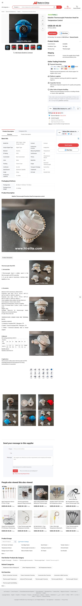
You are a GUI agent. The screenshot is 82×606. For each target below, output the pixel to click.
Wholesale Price (48, 591)
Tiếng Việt (38, 596)
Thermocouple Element (57, 579)
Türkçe (33, 596)
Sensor (18, 11)
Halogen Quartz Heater (7, 550)
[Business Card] (78, 138)
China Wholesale (39, 591)
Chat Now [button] (65, 33)
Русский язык (36, 594)
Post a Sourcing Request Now (21, 473)
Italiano (42, 594)
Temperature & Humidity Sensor (29, 11)
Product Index (74, 591)
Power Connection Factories (28, 575)
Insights (44, 593)
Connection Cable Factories (61, 575)
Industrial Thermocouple (26, 579)
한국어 (63, 594)
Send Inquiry (52, 33)
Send (15, 471)
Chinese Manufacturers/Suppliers (27, 591)
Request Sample (74, 37)
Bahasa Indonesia (46, 596)
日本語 (67, 594)
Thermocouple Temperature (10, 579)
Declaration (57, 599)
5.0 (64, 134)
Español (18, 594)
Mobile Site (38, 593)
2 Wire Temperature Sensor (28, 567)
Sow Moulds (64, 550)
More (3, 586)
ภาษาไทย (76, 594)
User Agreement (50, 599)
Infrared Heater (64, 548)
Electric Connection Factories (10, 575)
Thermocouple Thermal (72, 579)
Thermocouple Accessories (28, 548)
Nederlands (53, 594)
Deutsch (47, 594)
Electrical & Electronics (11, 11)
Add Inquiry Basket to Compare (24, 53)
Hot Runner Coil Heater (7, 545)
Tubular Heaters (65, 545)
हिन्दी (72, 594)
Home (3, 11)
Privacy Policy (65, 599)
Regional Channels (65, 591)
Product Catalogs (24, 541)
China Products (14, 591)
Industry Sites (56, 591)
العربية (58, 594)
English (12, 594)
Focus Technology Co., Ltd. (30, 599)
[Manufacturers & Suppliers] (41, 2)
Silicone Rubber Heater (27, 550)
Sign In (50, 124)
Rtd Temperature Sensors (45, 567)
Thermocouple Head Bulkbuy (10, 583)
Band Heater (44, 545)
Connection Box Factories (44, 575)
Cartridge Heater (25, 545)
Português (23, 594)
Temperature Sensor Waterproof (11, 567)
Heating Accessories (46, 548)
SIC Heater (43, 550)
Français (29, 594)
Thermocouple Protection (41, 579)
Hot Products (7, 591)
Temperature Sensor (7, 548)
